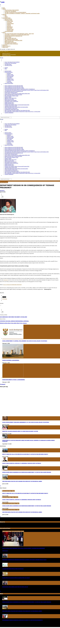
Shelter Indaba (8, 37)
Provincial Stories (8, 72)
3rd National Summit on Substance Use (13, 35)
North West (9, 28)
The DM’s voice (8, 64)
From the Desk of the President (12, 10)
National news (8, 71)
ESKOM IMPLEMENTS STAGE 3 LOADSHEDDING (13, 379)
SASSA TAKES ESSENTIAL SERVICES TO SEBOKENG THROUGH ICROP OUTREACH (21, 463)
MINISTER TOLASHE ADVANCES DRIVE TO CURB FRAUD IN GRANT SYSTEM (20, 431)
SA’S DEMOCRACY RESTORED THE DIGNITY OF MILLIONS (13, 316)
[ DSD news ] (5, 550)
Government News (6, 17)
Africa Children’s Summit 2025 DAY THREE (14, 87)
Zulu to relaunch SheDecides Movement (12, 284)
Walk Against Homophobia (10, 42)
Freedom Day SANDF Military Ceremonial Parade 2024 (17, 104)
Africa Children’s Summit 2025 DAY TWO (14, 86)
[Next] (0, 485)
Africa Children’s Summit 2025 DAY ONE (14, 85)
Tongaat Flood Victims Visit (11, 105)
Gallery (3, 32)
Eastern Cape (10, 21)
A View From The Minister (10, 11)
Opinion (4, 8)
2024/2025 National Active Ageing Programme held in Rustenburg (20, 89)
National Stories (8, 19)
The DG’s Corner (8, 65)
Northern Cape (10, 29)
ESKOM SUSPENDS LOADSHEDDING (10, 360)
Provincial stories (8, 20)
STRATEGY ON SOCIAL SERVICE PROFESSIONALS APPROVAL (14, 321)
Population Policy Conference (11, 43)
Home (3, 7)
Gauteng (9, 24)
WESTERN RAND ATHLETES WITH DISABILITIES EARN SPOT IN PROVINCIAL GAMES (22, 481)
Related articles (4, 323)
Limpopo (9, 25)
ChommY (6, 280)
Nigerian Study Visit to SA (10, 38)
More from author (12, 323)
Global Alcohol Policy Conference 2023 (13, 40)
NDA (6, 15)
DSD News (2, 190)
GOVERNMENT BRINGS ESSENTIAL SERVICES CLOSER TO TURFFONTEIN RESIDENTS (22, 620)
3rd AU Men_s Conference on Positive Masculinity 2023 (17, 34)
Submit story (5, 47)
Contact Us (4, 44)
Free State (9, 22)
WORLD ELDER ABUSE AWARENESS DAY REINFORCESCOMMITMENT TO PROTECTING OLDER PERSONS (26, 472)
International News (16, 531)
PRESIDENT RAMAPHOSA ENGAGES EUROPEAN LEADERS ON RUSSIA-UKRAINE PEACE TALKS (24, 559)
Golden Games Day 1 (9, 102)
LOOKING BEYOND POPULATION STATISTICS (12, 568)
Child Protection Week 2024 (11, 108)
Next (4, 384)
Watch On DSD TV (6, 46)
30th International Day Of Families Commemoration (16, 107)
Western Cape (10, 30)
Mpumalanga (10, 26)
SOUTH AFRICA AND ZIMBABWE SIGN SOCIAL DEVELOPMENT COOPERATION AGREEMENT (23, 548)
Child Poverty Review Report (11, 92)
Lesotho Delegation (9, 112)
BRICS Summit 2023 (9, 41)
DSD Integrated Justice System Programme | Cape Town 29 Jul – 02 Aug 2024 (22, 111)
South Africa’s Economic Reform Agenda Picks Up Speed (16, 577)
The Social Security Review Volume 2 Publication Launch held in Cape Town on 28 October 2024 (27, 90)
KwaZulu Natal (10, 23)
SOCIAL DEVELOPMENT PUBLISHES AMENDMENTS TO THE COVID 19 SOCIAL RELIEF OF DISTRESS (25, 422)
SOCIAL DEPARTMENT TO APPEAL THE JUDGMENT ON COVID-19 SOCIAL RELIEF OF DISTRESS (24, 340)
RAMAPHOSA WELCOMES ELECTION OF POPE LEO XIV (15, 586)
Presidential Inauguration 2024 (12, 109)
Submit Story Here (6, 55)
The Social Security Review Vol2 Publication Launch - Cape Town (19, 33)
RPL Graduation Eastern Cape (11, 39)
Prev (1, 384)
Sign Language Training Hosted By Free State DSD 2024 (17, 110)
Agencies (4, 14)
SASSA (6, 16)
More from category (22, 323)
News (13, 491)
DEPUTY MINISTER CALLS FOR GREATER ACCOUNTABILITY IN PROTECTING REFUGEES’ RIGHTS (25, 454)
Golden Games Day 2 (9, 103)
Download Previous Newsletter (9, 54)
